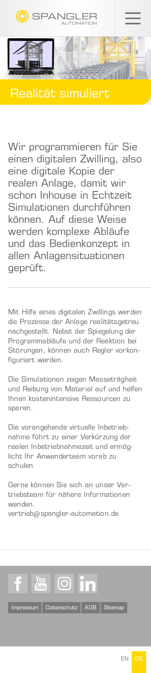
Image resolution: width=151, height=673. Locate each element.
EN (124, 659)
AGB (91, 608)
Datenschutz (61, 608)
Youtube (41, 583)
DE (139, 659)
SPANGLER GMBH (56, 17)
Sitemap (114, 608)
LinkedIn (87, 583)
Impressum (24, 608)
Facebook (17, 583)
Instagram (64, 583)
